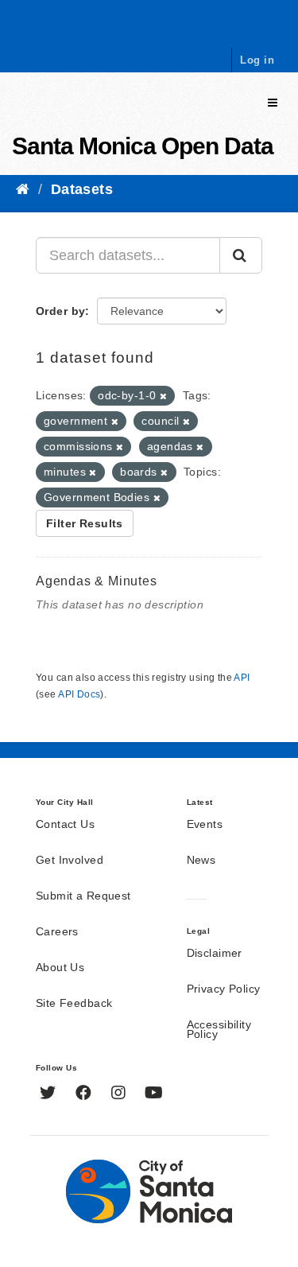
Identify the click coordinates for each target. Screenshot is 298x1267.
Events (205, 824)
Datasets (82, 189)
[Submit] (240, 255)
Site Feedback (74, 1003)
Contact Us (65, 824)
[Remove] (163, 396)
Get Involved (69, 860)
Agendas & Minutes (96, 581)
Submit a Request (83, 896)
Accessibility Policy (219, 1030)
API (242, 677)
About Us (60, 968)
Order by (60, 311)
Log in (257, 60)
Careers (57, 932)
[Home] (22, 189)
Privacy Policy (224, 989)
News (201, 860)
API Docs (79, 694)
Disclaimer (214, 953)
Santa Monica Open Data (142, 146)
